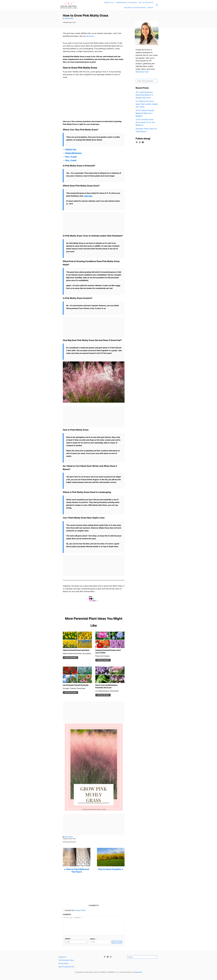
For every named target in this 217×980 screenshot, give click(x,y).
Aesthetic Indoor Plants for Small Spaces (146, 130)
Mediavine (138, 972)
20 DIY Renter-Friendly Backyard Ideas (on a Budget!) (145, 113)
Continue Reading (70, 657)
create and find (69, 18)
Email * (93, 939)
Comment (67, 914)
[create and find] (69, 5)
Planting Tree (70, 149)
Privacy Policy (80, 910)
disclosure (90, 36)
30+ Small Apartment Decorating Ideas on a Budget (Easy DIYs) (144, 95)
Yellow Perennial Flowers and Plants (76, 650)
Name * (68, 939)
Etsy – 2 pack (70, 160)
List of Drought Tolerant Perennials (75, 685)
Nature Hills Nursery (73, 153)
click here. (88, 196)
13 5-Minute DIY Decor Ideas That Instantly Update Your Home (147, 104)
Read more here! (142, 72)
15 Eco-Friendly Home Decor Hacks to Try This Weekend (145, 122)
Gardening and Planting (69, 842)
